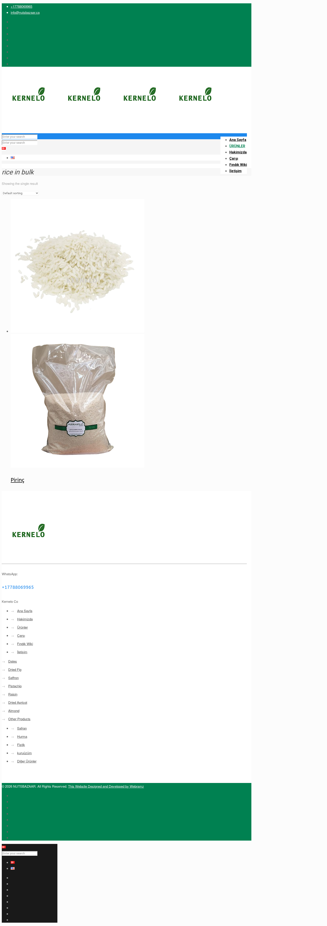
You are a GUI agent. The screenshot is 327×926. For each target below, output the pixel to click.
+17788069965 (21, 6)
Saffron (13, 677)
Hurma (22, 736)
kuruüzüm (24, 752)
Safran (22, 728)
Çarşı (21, 635)
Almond (13, 710)
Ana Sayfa (24, 610)
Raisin (12, 694)
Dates (12, 661)
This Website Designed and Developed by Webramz (106, 786)
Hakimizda (25, 619)
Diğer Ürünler (26, 761)
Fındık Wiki (25, 643)
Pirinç (17, 480)
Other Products (19, 718)
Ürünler (22, 627)
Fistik (21, 744)
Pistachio (15, 686)
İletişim (22, 652)
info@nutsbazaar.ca (25, 12)
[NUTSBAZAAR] (113, 124)
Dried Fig (14, 669)
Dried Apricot (17, 702)
